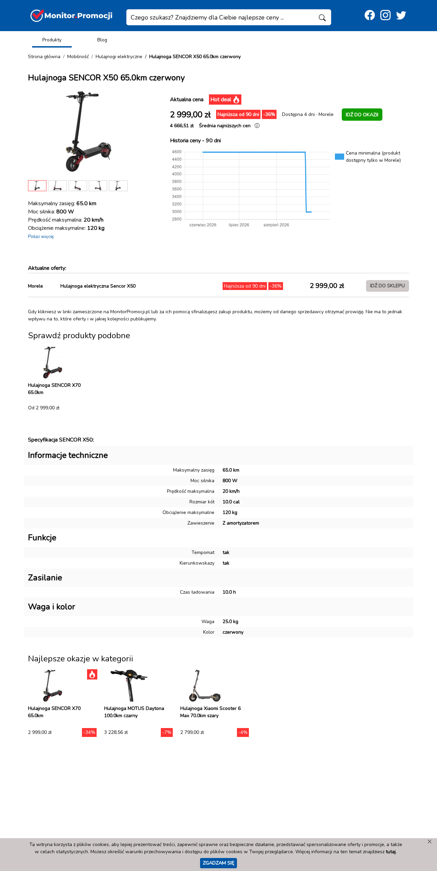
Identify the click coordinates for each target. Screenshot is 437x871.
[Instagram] (385, 15)
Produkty (51, 40)
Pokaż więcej (41, 237)
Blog (102, 40)
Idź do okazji (362, 114)
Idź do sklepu (387, 285)
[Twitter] (401, 15)
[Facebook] (370, 15)
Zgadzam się (218, 862)
